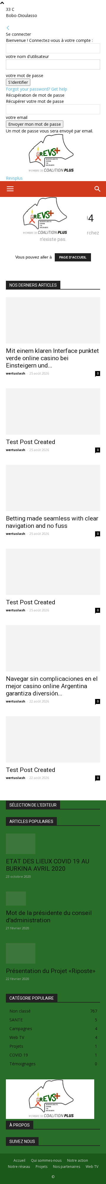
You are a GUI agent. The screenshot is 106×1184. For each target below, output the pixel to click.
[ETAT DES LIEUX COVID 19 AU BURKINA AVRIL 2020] (53, 843)
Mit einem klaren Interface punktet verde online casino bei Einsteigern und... (52, 358)
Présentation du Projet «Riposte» (50, 970)
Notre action (77, 1160)
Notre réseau (19, 1166)
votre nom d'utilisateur (27, 56)
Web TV (92, 1166)
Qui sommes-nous (46, 1160)
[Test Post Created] (53, 411)
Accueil (19, 1160)
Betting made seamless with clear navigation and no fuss (52, 522)
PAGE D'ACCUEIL (73, 257)
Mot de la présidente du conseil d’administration (49, 916)
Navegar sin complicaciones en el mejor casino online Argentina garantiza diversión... (52, 686)
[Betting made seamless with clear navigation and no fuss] (53, 488)
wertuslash (15, 373)
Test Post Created (30, 441)
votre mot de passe (24, 75)
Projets (41, 1166)
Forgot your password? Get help (36, 89)
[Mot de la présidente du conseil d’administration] (53, 899)
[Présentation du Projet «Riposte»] (53, 953)
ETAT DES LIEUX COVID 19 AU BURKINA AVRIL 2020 (47, 865)
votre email (16, 117)
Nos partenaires (66, 1166)
